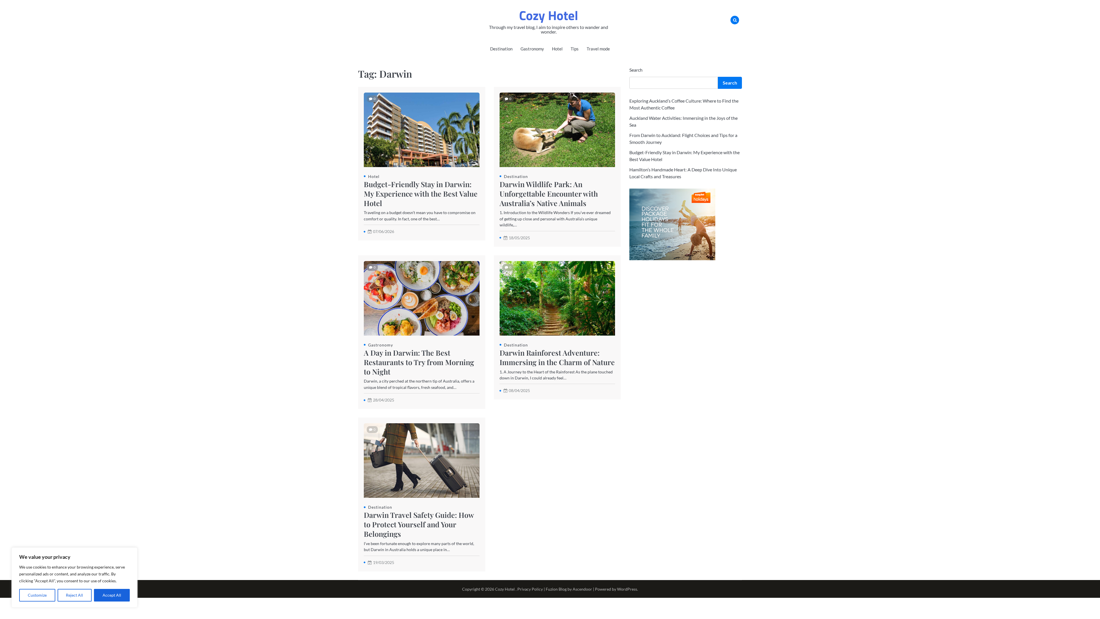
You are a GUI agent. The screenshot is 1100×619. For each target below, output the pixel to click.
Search (636, 70)
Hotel (557, 48)
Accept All (112, 595)
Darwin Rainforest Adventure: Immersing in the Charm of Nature (557, 357)
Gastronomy (532, 48)
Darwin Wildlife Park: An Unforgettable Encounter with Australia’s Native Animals (549, 193)
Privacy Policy (530, 589)
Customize (37, 595)
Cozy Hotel (548, 15)
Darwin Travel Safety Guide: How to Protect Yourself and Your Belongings (419, 524)
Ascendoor (582, 589)
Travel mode (598, 48)
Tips (575, 48)
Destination (501, 48)
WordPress (627, 589)
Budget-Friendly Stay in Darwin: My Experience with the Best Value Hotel (421, 193)
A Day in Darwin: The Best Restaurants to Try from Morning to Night (419, 362)
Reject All (74, 595)
